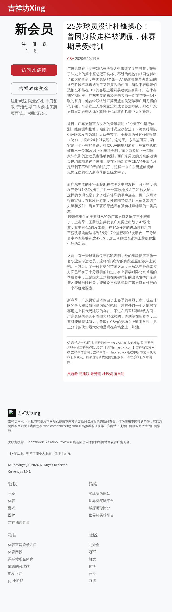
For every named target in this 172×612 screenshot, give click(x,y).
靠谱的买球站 (19, 566)
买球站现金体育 (20, 559)
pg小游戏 (15, 580)
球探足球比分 (99, 507)
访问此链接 (34, 70)
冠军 (92, 551)
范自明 (119, 373)
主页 (11, 493)
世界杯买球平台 (101, 500)
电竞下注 (15, 573)
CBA (70, 58)
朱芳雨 (95, 373)
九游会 (94, 544)
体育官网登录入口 (22, 544)
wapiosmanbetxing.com (60, 426)
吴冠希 (72, 373)
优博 (92, 566)
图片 (11, 515)
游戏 (11, 507)
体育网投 (15, 551)
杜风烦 (107, 373)
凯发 (92, 559)
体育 (11, 500)
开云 (92, 573)
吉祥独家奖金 (34, 88)
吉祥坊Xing (26, 8)
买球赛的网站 (99, 493)
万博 (92, 580)
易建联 (84, 373)
